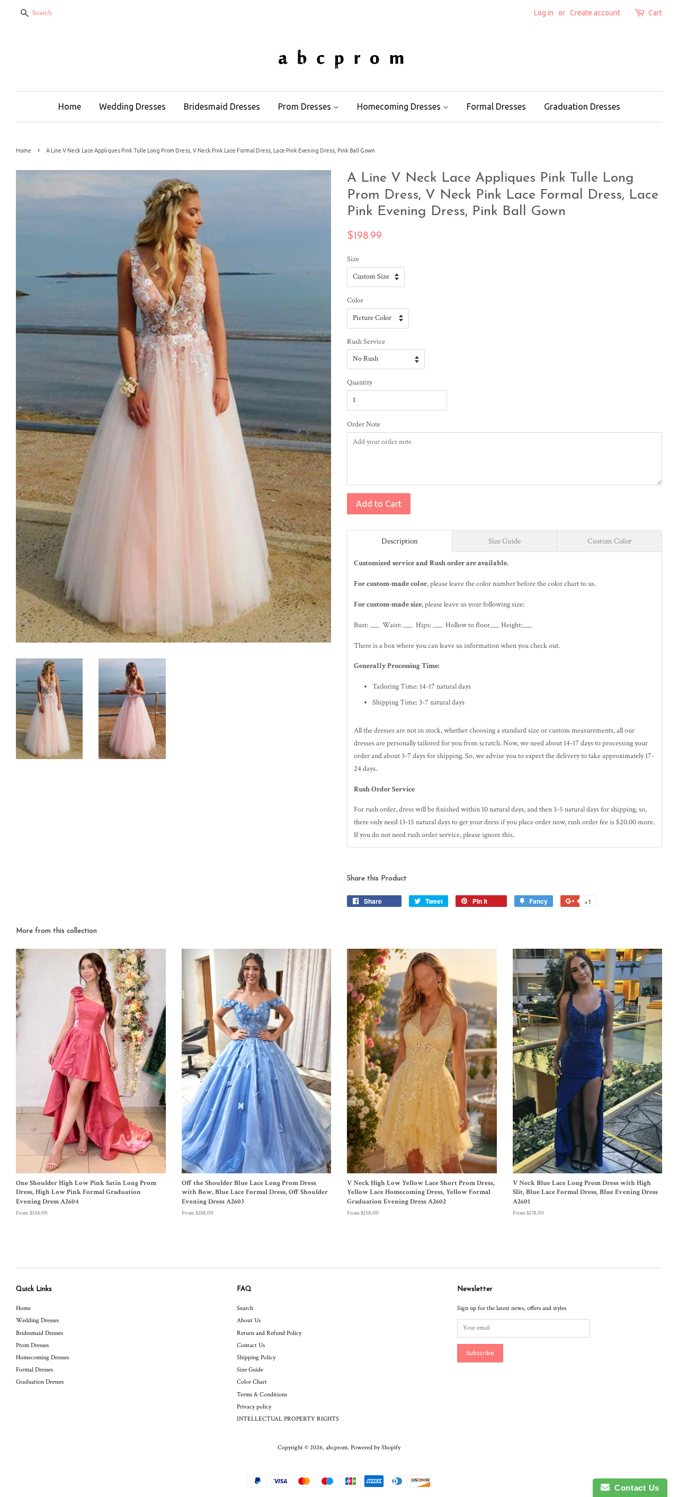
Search (245, 1308)
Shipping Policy (256, 1357)
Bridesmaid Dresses (222, 106)
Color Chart (252, 1382)
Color (355, 300)
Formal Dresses (496, 106)
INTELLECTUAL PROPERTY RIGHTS (288, 1419)
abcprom (336, 1447)
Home (69, 106)
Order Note (363, 424)
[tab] (399, 541)
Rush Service (366, 341)
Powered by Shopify (375, 1447)
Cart (655, 12)
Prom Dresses (305, 106)
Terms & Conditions (262, 1394)
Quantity (359, 382)
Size (353, 259)
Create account (595, 12)
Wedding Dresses (132, 106)
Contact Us (251, 1345)
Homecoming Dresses (400, 106)
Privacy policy (254, 1407)
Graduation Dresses (582, 106)
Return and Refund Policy (269, 1333)
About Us (249, 1320)
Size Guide (250, 1370)
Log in (544, 12)
